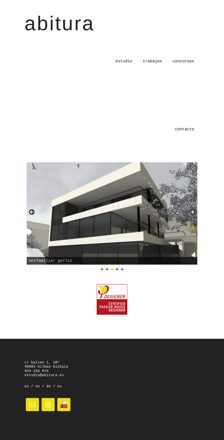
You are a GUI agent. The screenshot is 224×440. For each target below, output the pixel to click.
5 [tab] (122, 269)
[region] (112, 213)
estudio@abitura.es (44, 375)
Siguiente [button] (192, 212)
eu (59, 386)
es (26, 386)
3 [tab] (112, 269)
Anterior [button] (32, 212)
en (37, 386)
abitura (59, 23)
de (48, 386)
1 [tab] (102, 269)
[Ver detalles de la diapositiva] (112, 213)
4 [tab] (117, 269)
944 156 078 (36, 371)
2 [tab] (107, 269)
